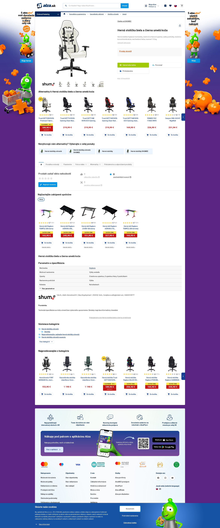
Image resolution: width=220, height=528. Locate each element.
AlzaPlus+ (119, 486)
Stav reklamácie (72, 482)
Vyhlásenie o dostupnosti (50, 502)
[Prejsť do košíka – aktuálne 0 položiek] (181, 5)
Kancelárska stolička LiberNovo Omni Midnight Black (67, 379)
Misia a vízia (95, 490)
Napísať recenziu (49, 184)
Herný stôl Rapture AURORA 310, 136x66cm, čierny (110, 227)
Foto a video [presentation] (81, 164)
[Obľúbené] (170, 5)
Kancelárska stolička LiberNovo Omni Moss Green (88, 379)
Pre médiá (94, 498)
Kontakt (93, 478)
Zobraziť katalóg (43, 14)
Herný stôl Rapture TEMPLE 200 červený (130, 227)
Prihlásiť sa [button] (152, 7)
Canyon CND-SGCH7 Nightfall (172, 119)
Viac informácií (44, 524)
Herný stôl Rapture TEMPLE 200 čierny (46, 227)
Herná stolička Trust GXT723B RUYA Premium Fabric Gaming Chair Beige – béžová (109, 379)
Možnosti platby (46, 482)
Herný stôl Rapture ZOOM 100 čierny (88, 227)
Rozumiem (130, 509)
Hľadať (124, 6)
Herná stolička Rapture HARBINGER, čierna (173, 379)
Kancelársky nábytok (97, 14)
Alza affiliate (119, 490)
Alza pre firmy (120, 478)
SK (160, 489)
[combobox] (92, 5)
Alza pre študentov (122, 494)
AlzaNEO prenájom (122, 482)
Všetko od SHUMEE (124, 21)
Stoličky (47, 332)
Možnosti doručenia (48, 478)
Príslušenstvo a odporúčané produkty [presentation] (118, 164)
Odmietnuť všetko (130, 523)
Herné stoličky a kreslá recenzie (54, 337)
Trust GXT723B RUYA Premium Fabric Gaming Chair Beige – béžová (46, 119)
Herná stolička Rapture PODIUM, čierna (151, 379)
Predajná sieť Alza (47, 490)
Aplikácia (93, 502)
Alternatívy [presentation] (95, 164)
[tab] (41, 164)
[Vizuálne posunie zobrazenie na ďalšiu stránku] (183, 117)
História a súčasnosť (98, 486)
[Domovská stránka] (64, 14)
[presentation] (41, 164)
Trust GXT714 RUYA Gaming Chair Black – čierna (67, 119)
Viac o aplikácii (52, 449)
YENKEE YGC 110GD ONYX (152, 119)
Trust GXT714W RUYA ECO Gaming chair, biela (88, 119)
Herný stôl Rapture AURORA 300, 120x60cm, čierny (67, 227)
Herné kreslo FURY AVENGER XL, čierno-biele (46, 379)
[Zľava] (40, 99)
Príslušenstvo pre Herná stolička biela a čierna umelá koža (110, 318)
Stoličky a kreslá (113, 14)
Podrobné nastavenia (130, 516)
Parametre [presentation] (68, 164)
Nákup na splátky (47, 494)
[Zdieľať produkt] (180, 25)
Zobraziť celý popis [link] (123, 43)
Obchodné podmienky (49, 498)
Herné (124, 14)
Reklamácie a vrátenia (49, 486)
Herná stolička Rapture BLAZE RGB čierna (130, 379)
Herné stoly (46, 247)
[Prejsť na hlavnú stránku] (46, 6)
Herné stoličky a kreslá (50, 329)
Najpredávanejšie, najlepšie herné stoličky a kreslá (60, 334)
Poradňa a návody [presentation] (52, 164)
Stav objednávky (72, 478)
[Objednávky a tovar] (165, 5)
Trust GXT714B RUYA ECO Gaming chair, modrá (130, 119)
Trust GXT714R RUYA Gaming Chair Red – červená (109, 119)
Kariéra (93, 494)
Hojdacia (92, 268)
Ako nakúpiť (70, 486)
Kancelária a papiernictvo (77, 14)
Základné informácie (98, 482)
